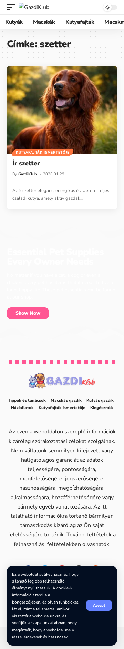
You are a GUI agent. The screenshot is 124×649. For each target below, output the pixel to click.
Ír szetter (26, 163)
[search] (93, 7)
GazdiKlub (27, 174)
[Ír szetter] (62, 110)
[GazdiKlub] (34, 7)
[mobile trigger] (13, 7)
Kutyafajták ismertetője (43, 152)
